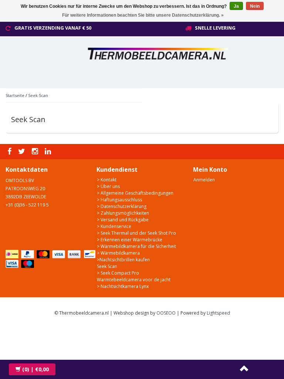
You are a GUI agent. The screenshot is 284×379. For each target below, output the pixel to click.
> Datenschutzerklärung (121, 206)
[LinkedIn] (49, 151)
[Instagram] (36, 151)
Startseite (15, 95)
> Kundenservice (114, 226)
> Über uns (108, 186)
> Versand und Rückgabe (123, 220)
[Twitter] (22, 151)
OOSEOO (166, 313)
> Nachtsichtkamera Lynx (123, 286)
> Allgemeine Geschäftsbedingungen (135, 193)
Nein (255, 6)
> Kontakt (106, 180)
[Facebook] (10, 151)
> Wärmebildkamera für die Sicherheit (136, 246)
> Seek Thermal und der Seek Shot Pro (136, 233)
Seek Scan (38, 95)
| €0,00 (35, 369)
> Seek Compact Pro (118, 273)
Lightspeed (218, 313)
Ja (236, 6)
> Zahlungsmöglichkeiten (123, 213)
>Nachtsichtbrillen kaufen (123, 259)
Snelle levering (215, 27)
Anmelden (204, 180)
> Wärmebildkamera (118, 253)
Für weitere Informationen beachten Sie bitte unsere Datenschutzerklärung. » (143, 15)
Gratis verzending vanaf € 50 (52, 27)
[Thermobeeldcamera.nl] (174, 53)
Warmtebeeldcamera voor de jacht (133, 279)
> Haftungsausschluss (119, 200)
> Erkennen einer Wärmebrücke (129, 240)
